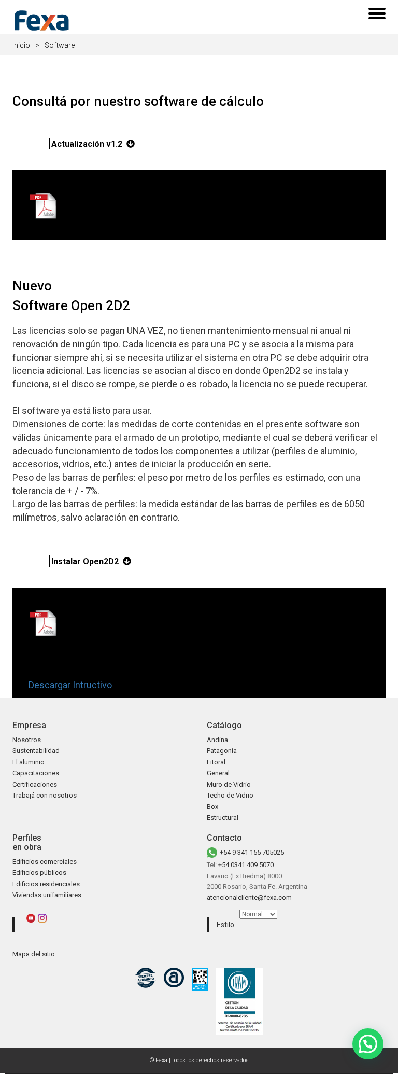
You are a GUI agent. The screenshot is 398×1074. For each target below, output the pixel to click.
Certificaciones (34, 784)
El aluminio (28, 762)
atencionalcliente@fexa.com (249, 897)
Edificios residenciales (46, 884)
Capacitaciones (35, 773)
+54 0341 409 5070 (246, 865)
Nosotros (26, 740)
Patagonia (222, 751)
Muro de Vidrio (229, 784)
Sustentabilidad (36, 751)
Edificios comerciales (44, 862)
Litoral (216, 762)
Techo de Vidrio (230, 795)
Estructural (222, 817)
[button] (367, 1043)
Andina (217, 740)
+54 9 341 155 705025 (252, 852)
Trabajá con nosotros (44, 795)
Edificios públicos (39, 872)
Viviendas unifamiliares (46, 895)
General (218, 773)
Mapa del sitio (33, 954)
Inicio (21, 45)
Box (212, 807)
